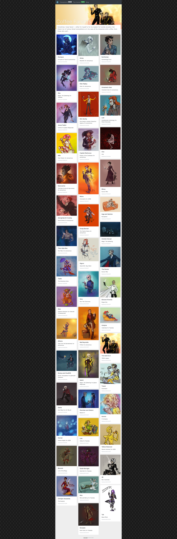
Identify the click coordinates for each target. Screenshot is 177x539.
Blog (87, 2)
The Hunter (78, 2)
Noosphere (66, 2)
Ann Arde (85, 537)
